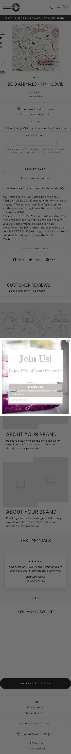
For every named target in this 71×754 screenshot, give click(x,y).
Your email (17, 394)
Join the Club (36, 386)
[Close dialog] (68, 340)
